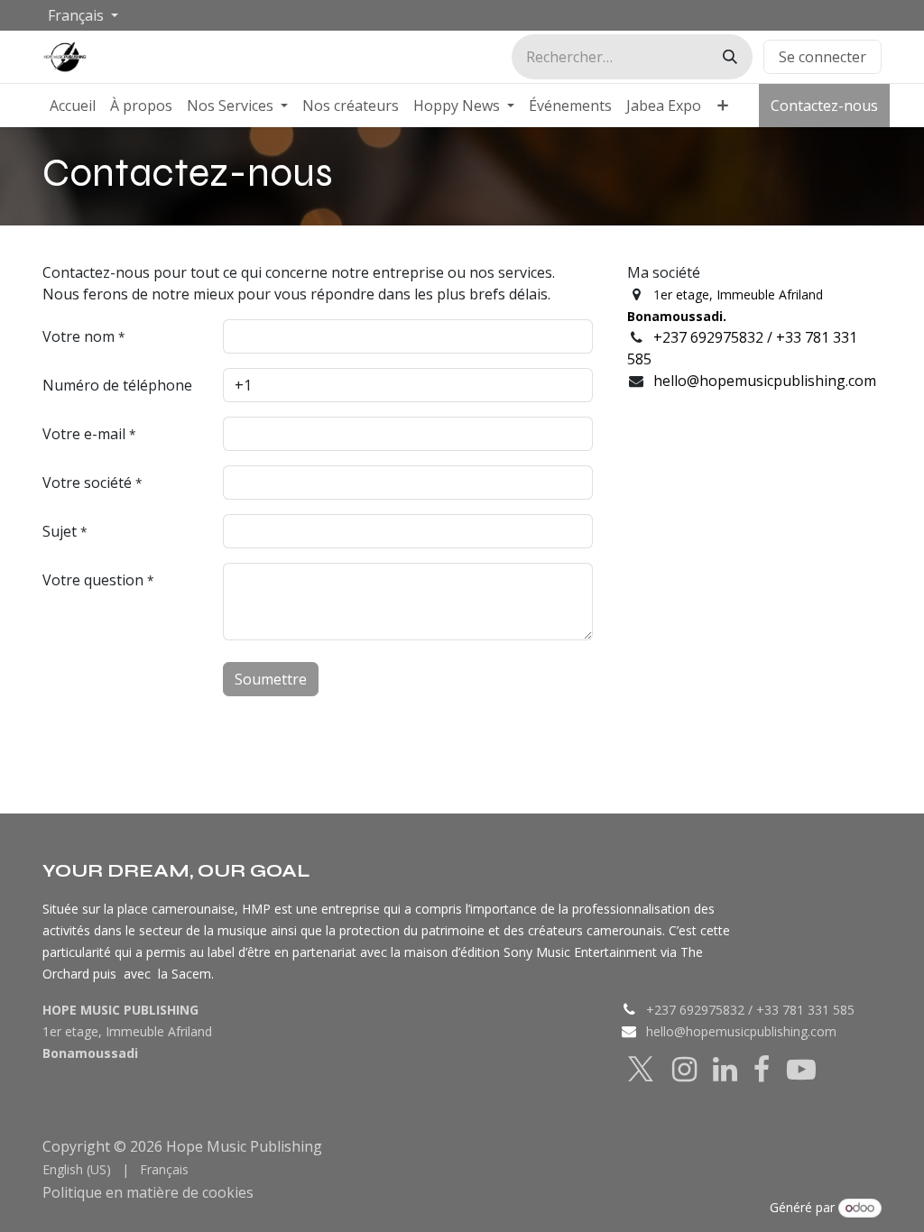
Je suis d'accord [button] (823, 1187)
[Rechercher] (730, 56)
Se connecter (822, 57)
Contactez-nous (824, 105)
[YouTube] (801, 1070)
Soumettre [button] (271, 679)
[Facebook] (761, 1070)
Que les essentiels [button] (699, 1187)
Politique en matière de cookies (214, 1206)
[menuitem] (72, 105)
